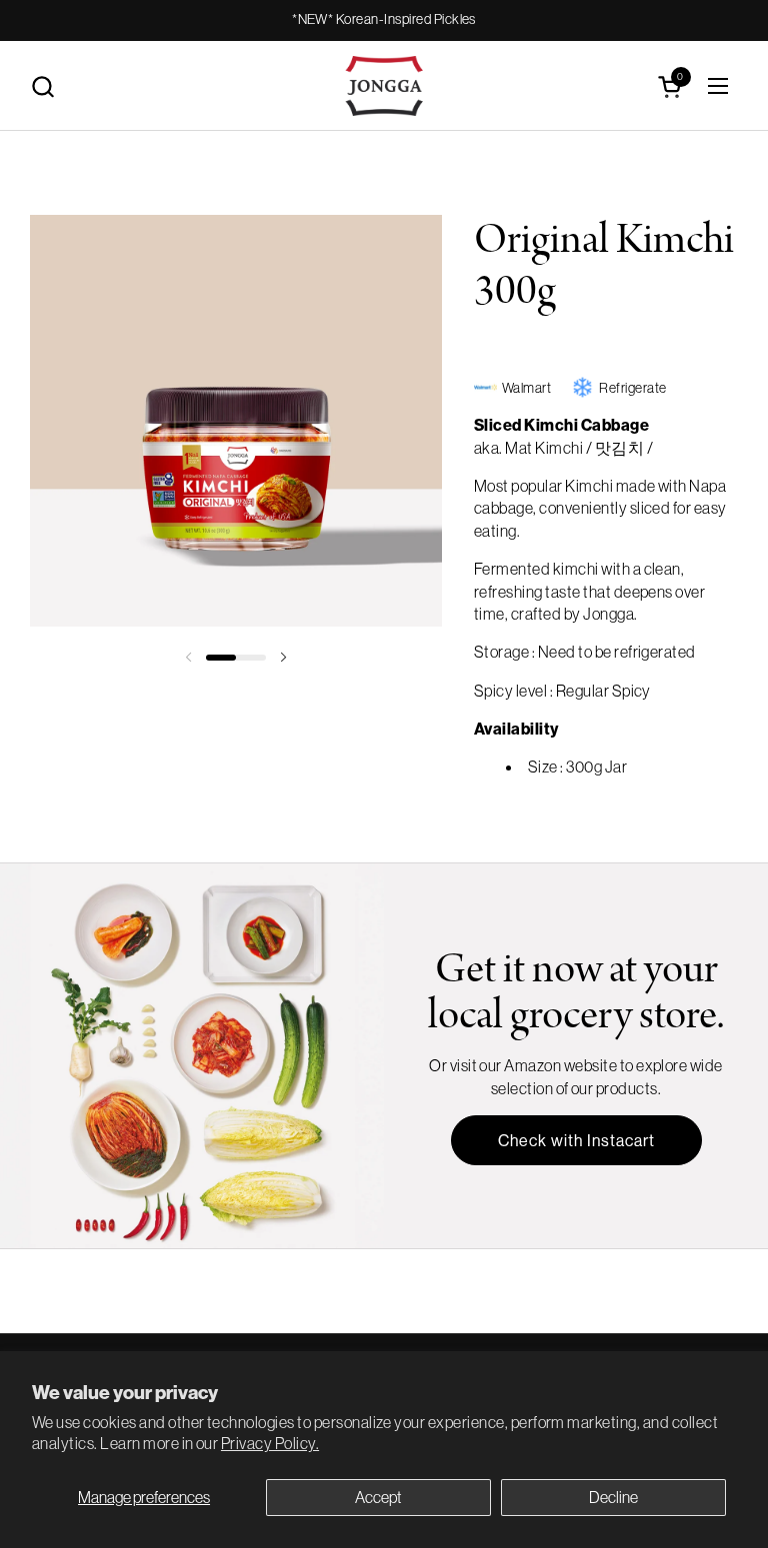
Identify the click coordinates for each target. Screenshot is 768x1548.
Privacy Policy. (270, 1443)
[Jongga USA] (384, 86)
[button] (42, 86)
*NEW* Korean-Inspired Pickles (384, 19)
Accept (378, 1497)
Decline (613, 1497)
